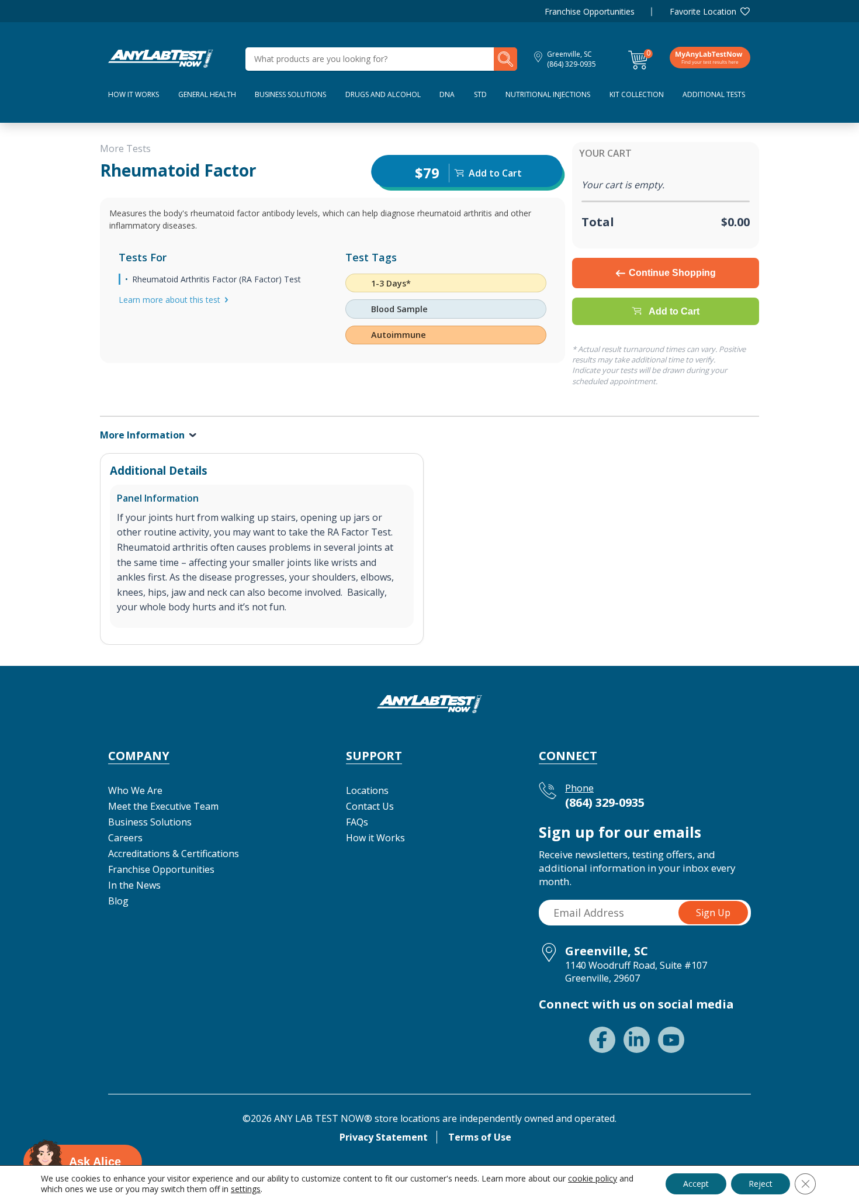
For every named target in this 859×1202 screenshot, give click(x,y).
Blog (118, 900)
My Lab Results (710, 57)
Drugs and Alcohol (383, 94)
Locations (367, 790)
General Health (207, 94)
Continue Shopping (672, 273)
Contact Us (370, 806)
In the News (134, 885)
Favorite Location (703, 11)
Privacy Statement (384, 1137)
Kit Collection (636, 94)
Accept (696, 1183)
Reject (761, 1183)
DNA (447, 94)
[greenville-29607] (160, 57)
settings (246, 1189)
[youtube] (671, 1040)
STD (480, 94)
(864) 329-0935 (571, 64)
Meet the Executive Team (163, 806)
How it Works (375, 837)
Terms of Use (479, 1137)
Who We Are (135, 790)
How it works (133, 94)
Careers (125, 837)
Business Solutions (290, 94)
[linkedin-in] (637, 1040)
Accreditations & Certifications (173, 853)
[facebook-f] (602, 1040)
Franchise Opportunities (590, 11)
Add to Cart (674, 311)
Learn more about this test (169, 299)
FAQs (357, 822)
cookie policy (592, 1178)
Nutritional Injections (547, 94)
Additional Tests (714, 94)
